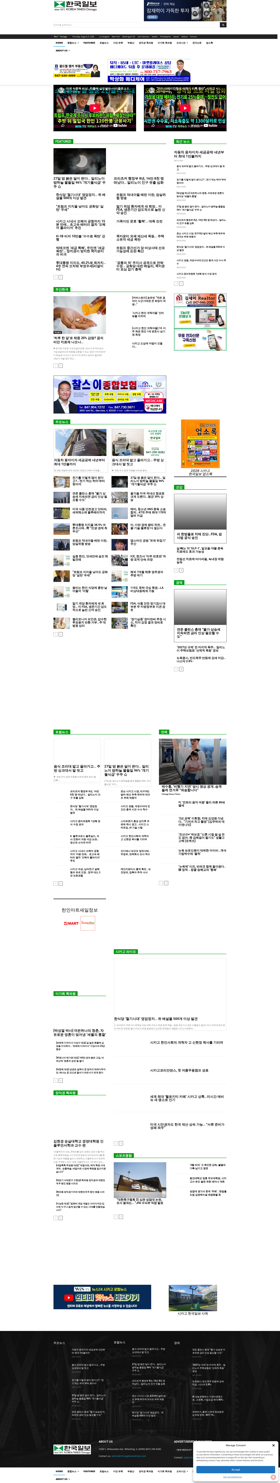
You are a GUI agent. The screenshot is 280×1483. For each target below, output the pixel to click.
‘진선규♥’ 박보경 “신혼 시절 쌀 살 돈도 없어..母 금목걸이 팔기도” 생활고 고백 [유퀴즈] (201, 838)
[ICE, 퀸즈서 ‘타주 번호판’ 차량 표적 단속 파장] (119, 560)
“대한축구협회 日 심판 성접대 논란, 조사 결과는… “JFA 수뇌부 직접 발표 (140, 1201)
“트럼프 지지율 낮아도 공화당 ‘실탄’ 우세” (80, 208)
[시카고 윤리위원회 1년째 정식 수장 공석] (60, 824)
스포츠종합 (124, 1156)
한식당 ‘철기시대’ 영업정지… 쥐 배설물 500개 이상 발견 (80, 196)
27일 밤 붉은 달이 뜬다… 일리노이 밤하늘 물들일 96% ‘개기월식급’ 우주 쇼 (79, 183)
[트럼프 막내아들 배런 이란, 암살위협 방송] (61, 544)
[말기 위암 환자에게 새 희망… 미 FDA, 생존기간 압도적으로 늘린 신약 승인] (61, 607)
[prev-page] (55, 277)
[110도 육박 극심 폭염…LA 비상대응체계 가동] (119, 592)
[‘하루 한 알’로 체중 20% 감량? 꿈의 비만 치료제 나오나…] (79, 315)
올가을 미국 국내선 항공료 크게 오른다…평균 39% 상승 (147, 497)
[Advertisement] (140, 701)
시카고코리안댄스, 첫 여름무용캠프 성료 (179, 1070)
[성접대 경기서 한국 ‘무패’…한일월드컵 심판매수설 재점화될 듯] (180, 1194)
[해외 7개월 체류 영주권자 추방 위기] (119, 576)
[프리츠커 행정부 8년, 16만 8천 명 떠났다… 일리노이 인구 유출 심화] (140, 161)
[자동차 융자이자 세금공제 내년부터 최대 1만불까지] (81, 442)
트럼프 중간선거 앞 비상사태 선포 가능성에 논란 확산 (140, 249)
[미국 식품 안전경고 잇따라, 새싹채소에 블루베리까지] (61, 513)
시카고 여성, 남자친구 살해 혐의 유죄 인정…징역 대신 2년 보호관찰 (85, 872)
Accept (236, 1469)
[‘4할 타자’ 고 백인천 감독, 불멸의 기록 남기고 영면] (180, 1167)
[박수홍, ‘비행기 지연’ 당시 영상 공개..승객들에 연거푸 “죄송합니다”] (193, 762)
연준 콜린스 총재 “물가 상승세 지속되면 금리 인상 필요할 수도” (89, 497)
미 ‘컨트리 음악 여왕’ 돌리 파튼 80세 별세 (201, 804)
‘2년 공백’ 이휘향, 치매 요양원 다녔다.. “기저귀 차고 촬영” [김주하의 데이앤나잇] (201, 822)
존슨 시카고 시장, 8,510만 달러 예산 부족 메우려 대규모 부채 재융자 (135, 794)
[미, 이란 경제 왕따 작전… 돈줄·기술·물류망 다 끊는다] (119, 529)
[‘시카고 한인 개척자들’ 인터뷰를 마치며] (121, 316)
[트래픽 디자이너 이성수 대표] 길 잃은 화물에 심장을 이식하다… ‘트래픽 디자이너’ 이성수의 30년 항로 (80, 1046)
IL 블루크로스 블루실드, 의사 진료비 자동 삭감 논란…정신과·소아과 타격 (84, 839)
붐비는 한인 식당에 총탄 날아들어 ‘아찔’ (89, 589)
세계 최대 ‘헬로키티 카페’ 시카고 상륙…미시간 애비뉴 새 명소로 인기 (187, 1098)
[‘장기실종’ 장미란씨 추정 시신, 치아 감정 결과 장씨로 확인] (119, 623)
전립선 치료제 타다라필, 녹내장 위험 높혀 (200, 560)
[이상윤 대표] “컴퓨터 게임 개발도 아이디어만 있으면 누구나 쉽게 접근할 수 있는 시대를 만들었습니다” (80, 1206)
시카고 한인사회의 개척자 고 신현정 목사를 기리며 (186, 1042)
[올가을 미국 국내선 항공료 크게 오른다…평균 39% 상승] (119, 497)
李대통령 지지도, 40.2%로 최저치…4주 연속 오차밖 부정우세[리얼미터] (81, 266)
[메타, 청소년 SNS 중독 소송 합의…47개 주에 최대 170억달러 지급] (119, 513)
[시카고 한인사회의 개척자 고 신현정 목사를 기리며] (111, 839)
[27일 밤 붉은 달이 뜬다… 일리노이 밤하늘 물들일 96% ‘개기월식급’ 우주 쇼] (79, 161)
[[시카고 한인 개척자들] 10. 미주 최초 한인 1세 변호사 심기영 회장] (121, 332)
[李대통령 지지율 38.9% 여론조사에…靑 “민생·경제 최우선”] (61, 529)
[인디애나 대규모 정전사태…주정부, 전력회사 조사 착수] (111, 854)
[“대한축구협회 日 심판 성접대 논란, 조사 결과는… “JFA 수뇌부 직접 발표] (140, 1180)
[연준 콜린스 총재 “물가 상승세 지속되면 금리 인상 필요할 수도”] (61, 497)
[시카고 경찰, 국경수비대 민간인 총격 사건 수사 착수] (111, 810)
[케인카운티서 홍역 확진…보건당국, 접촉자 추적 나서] (111, 872)
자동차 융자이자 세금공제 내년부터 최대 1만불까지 (199, 154)
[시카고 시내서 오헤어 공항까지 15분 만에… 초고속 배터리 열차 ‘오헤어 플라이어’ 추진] (60, 854)
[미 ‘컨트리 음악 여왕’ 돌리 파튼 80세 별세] (167, 807)
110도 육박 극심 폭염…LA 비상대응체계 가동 (146, 589)
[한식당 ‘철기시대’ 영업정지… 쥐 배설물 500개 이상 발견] (60, 810)
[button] (273, 1445)
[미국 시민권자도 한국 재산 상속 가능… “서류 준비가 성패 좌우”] (131, 1126)
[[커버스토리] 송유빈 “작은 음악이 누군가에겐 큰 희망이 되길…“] (121, 301)
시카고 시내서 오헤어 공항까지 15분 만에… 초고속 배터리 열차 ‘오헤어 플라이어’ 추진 (80, 224)
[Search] (223, 24)
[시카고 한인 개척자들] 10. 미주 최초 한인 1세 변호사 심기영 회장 (149, 331)
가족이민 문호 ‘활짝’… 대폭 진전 (139, 221)
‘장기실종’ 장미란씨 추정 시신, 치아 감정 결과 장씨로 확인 (148, 622)
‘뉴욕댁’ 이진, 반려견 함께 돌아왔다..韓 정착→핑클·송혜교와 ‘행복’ (202, 868)
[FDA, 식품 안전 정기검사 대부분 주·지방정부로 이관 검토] (119, 607)
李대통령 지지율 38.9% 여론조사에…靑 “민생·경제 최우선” (89, 528)
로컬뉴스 (61, 732)
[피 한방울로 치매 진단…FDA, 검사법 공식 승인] (200, 512)
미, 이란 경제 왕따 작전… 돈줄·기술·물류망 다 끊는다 (148, 526)
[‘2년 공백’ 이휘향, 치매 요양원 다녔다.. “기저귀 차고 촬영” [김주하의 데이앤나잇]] (167, 823)
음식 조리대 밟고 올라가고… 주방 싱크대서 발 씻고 (77, 768)
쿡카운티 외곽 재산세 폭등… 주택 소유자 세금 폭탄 (140, 237)
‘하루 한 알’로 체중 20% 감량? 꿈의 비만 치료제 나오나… (78, 340)
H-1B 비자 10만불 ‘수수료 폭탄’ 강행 (80, 237)
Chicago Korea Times (171, 794)
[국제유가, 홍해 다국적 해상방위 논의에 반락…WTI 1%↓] (182, 1415)
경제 (179, 583)
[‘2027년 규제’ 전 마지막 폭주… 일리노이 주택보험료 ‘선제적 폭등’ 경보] (182, 1368)
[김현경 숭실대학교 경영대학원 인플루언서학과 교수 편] (79, 1118)
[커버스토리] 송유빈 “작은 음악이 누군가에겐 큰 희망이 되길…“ (149, 301)
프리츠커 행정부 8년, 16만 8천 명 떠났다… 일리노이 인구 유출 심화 (139, 180)
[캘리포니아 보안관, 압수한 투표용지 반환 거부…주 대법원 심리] (61, 623)
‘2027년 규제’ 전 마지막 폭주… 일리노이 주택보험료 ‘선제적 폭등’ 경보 (201, 648)
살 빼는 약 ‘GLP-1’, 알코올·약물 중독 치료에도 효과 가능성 (200, 550)
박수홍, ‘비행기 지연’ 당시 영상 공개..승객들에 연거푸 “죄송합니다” (192, 788)
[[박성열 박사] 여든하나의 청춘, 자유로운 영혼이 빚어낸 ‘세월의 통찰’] (79, 1013)
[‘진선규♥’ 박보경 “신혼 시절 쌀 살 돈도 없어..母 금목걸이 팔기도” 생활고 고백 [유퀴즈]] (167, 839)
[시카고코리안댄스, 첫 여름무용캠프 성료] (131, 1070)
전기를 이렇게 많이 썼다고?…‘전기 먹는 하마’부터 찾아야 (88, 481)
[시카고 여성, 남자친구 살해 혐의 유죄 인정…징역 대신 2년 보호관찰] (60, 872)
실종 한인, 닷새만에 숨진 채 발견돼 (90, 558)
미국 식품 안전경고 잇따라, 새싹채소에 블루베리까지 (89, 510)
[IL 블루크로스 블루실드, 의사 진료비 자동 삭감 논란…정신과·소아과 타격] (60, 839)
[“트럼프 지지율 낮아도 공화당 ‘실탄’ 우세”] (61, 576)
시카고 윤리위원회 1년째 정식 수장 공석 (197, 273)
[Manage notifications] (273, 1477)
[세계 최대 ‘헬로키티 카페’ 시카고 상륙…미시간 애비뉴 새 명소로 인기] (131, 1098)
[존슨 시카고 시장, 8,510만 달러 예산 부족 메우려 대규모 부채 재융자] (111, 795)
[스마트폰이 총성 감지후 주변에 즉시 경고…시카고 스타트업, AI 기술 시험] (111, 824)
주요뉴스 (61, 422)
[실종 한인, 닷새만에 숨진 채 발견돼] (61, 560)
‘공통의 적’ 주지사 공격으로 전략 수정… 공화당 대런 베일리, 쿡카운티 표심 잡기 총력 (140, 266)
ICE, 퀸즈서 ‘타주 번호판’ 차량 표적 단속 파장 (148, 558)
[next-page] (61, 277)
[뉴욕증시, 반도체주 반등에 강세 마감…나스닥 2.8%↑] (182, 1385)
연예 (164, 732)
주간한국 (61, 289)
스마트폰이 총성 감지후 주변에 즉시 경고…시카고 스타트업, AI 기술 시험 (135, 824)
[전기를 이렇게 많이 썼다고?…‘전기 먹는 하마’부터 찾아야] (61, 482)
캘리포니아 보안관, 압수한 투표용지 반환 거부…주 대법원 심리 (89, 622)
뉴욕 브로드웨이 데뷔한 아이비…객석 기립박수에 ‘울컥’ (202, 852)
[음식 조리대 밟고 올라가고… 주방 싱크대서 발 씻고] (139, 442)
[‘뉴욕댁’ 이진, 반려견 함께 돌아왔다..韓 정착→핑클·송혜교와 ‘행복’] (167, 871)
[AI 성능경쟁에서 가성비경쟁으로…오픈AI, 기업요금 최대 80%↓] (182, 1400)
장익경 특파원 (65, 1093)
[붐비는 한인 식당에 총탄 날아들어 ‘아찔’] (61, 592)
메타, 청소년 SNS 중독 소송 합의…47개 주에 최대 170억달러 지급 (148, 512)
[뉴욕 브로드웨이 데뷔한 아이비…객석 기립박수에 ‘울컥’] (167, 855)
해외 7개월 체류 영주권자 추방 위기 (146, 573)
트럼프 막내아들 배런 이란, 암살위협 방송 (141, 196)
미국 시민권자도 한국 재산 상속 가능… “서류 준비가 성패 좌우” (187, 1126)
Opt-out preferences (232, 1477)
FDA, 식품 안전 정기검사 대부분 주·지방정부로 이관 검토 (147, 607)
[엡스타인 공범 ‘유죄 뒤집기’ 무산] (119, 544)
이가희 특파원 (65, 994)
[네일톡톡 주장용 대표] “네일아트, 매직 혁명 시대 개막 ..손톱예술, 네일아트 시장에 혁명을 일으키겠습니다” (81, 1168)
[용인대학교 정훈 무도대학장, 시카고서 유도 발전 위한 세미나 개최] (180, 1180)
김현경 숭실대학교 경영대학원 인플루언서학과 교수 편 (78, 1143)
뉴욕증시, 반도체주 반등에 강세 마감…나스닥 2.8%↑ (201, 659)
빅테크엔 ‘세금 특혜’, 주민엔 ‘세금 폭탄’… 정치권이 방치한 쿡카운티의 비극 (80, 251)
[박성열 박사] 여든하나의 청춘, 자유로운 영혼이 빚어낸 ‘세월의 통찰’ (79, 1033)
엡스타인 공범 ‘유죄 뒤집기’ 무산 (148, 542)
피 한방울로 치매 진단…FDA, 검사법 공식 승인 (199, 536)
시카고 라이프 (126, 952)
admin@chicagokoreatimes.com (128, 1456)
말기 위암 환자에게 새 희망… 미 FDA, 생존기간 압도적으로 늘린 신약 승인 (140, 209)
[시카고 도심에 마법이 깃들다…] (121, 347)
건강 (179, 487)
